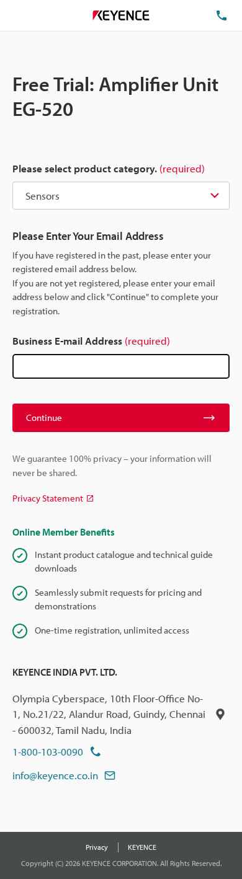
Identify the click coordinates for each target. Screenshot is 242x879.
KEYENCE (142, 847)
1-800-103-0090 (47, 751)
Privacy (97, 847)
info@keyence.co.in (55, 775)
